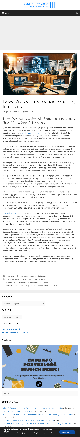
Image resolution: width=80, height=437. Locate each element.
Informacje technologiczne (16, 276)
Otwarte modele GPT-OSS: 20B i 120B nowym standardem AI (28, 420)
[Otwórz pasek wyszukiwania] (77, 13)
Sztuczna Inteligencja (37, 276)
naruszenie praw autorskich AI (18, 279)
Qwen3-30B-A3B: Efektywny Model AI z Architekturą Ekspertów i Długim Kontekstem (38, 424)
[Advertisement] (40, 32)
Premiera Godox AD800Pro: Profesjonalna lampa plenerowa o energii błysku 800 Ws (37, 414)
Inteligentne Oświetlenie (13, 329)
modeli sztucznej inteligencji (33, 133)
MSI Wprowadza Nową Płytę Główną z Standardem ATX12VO (31, 286)
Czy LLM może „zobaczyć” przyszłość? (18, 411)
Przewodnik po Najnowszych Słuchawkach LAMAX (27, 282)
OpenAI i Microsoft (39, 279)
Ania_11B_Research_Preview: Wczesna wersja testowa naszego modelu (32, 408)
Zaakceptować (67, 432)
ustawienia (8, 435)
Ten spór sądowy (10, 213)
